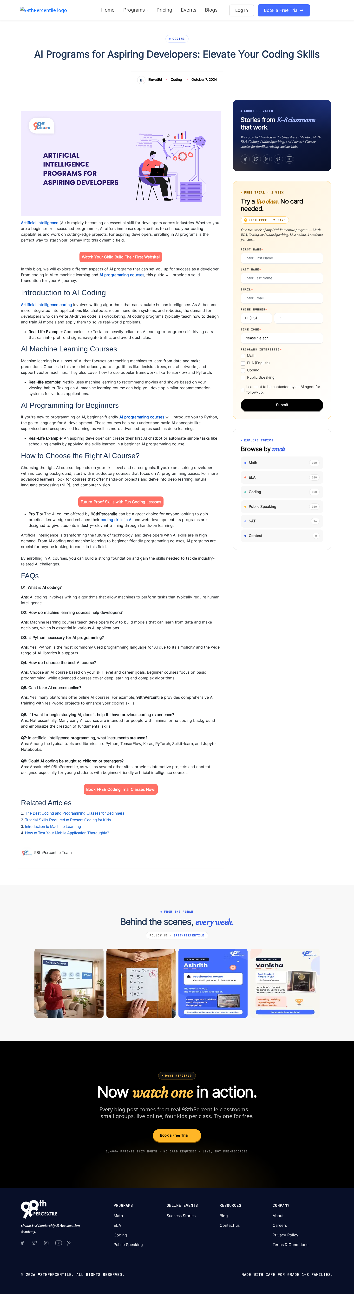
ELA (117, 1225)
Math (251, 355)
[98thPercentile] (43, 10)
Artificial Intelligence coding (46, 304)
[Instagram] (267, 159)
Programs (134, 10)
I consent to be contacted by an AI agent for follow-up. (283, 389)
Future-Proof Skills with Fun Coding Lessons (121, 501)
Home (108, 10)
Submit (282, 404)
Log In (241, 10)
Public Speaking (261, 377)
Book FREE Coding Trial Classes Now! (120, 789)
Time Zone (251, 329)
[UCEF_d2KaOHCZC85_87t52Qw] (58, 1242)
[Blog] (27, 852)
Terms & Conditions (290, 1244)
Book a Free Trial (177, 1135)
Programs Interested (261, 349)
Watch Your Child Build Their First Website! (121, 257)
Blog (224, 1215)
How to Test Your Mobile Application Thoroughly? (67, 833)
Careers (280, 1225)
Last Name (251, 269)
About (278, 1215)
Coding (176, 79)
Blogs (211, 10)
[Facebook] (245, 159)
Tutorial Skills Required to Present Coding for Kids (68, 820)
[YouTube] (289, 159)
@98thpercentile (189, 935)
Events (188, 10)
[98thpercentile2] (22, 1242)
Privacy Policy (285, 1235)
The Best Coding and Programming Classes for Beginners (74, 813)
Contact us (230, 1225)
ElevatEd (155, 79)
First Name (252, 249)
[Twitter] (256, 159)
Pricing (164, 10)
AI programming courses (121, 274)
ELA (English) (258, 363)
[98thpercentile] (46, 1242)
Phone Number (254, 309)
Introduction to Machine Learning (53, 827)
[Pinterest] (278, 159)
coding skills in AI (116, 519)
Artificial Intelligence (39, 222)
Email (247, 289)
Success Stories (181, 1215)
